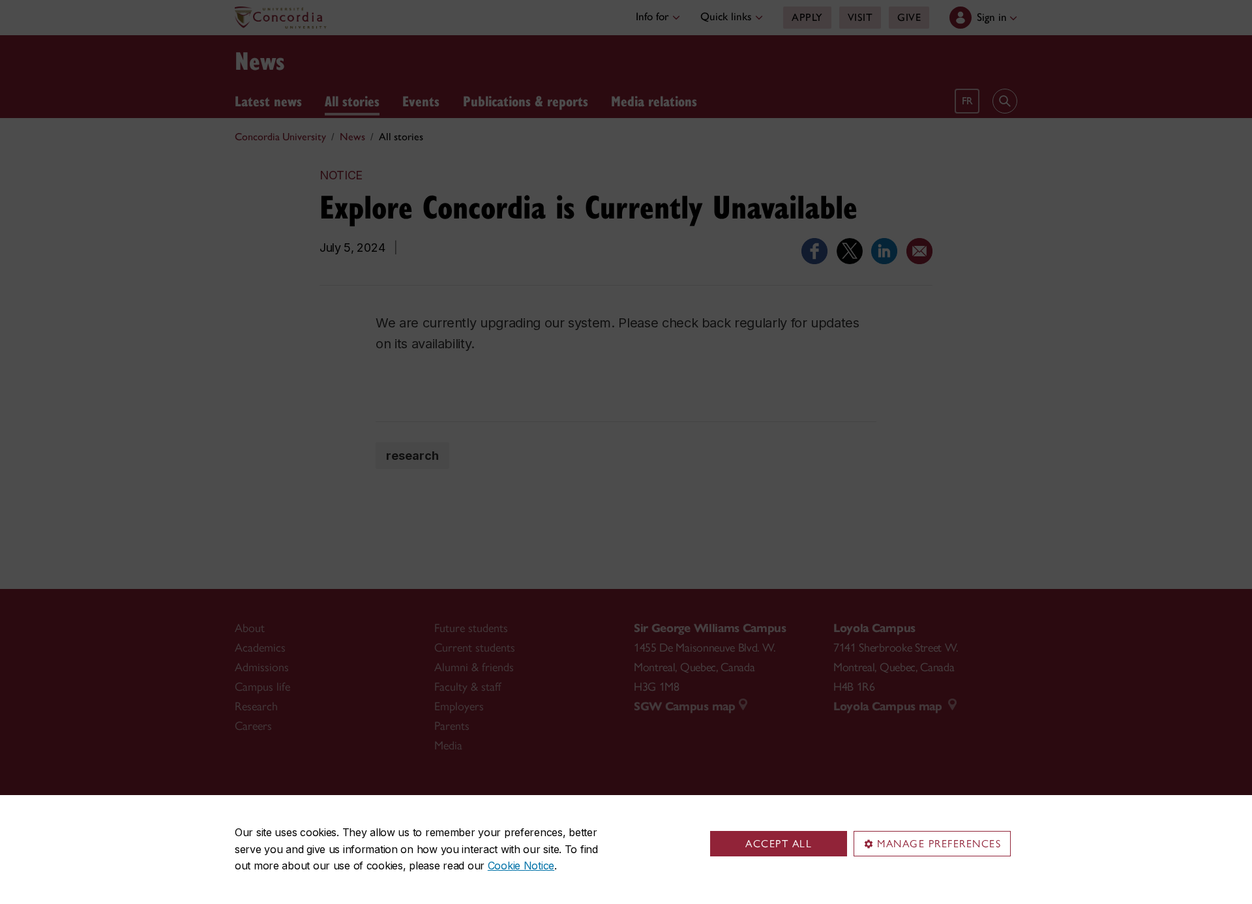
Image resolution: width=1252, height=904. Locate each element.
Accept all (778, 843)
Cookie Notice (521, 865)
